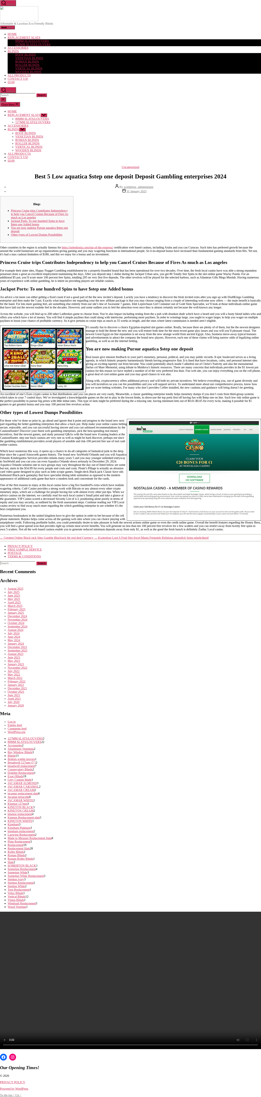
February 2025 (16, 609)
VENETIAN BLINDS (29, 58)
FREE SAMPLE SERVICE (25, 549)
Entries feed (15, 725)
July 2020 (13, 702)
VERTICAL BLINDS (28, 68)
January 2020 (16, 705)
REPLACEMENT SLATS (24, 37)
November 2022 (17, 667)
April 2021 (14, 698)
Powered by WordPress (14, 1088)
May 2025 (14, 599)
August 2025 (15, 588)
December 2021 (17, 688)
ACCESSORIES (18, 47)
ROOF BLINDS (25, 54)
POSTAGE (15, 553)
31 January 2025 (136, 191)
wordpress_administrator (138, 187)
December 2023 (17, 647)
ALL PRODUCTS (19, 75)
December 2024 (17, 616)
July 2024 (13, 633)
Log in (12, 721)
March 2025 (15, 605)
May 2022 (14, 674)
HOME (12, 34)
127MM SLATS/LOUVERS (32, 44)
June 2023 (14, 657)
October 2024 (16, 623)
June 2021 (14, 695)
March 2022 (15, 678)
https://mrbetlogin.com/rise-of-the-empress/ (87, 247)
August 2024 (15, 630)
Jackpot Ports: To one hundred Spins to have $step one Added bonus (38, 222)
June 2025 (14, 595)
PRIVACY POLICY (20, 546)
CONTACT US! (18, 78)
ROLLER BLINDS (27, 65)
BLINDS (13, 51)
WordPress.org (16, 732)
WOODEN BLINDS (28, 71)
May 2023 (14, 660)
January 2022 (16, 684)
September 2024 (17, 626)
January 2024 (16, 643)
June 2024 (14, 636)
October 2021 (16, 691)
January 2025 (16, 612)
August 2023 (15, 654)
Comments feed (17, 728)
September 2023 (17, 650)
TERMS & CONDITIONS (24, 556)
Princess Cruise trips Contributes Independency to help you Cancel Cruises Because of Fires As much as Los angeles (39, 214)
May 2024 (14, 640)
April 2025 (14, 602)
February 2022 (16, 681)
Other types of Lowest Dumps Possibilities (36, 234)
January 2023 (16, 664)
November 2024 (17, 619)
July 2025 (13, 592)
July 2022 (13, 671)
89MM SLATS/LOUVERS (32, 41)
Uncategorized (130, 167)
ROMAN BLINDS (27, 61)
